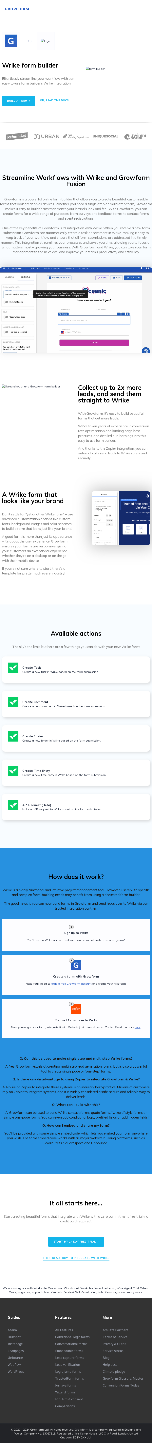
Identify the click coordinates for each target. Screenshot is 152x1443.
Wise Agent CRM (128, 1288)
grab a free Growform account (71, 983)
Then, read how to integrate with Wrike (76, 1258)
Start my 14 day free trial (75, 1241)
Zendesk (56, 1292)
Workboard (71, 1288)
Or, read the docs (54, 100)
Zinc (93, 1292)
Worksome (55, 1288)
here (138, 1027)
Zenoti (85, 1292)
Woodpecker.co (104, 1288)
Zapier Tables (40, 1292)
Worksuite (40, 1288)
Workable (86, 1288)
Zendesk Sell (71, 1292)
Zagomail (24, 1292)
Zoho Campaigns (109, 1292)
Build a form (17, 100)
